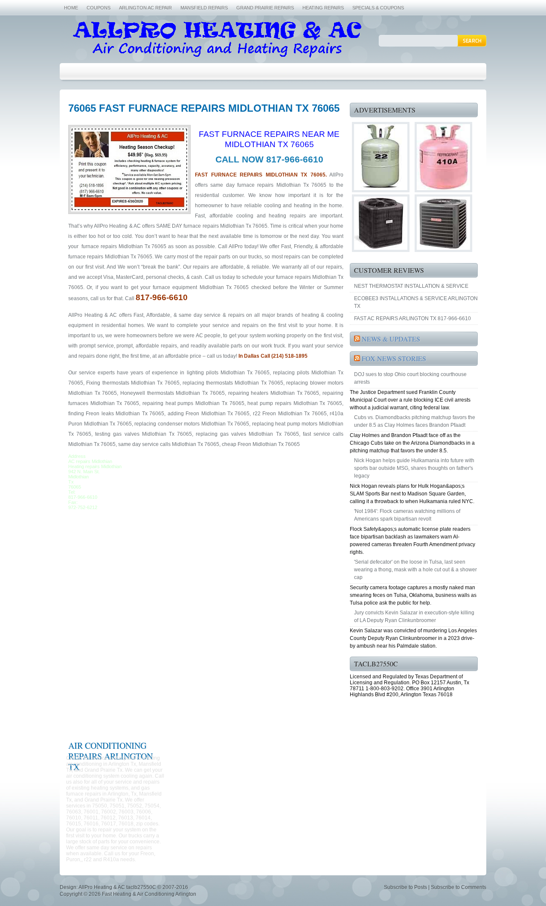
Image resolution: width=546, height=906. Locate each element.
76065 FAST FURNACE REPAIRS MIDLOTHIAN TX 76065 (204, 108)
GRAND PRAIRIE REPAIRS (265, 7)
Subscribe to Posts (405, 887)
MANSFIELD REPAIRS (204, 7)
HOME (71, 7)
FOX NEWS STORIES (394, 358)
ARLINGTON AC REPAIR (145, 7)
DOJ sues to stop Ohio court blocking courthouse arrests (410, 378)
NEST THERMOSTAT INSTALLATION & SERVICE (411, 286)
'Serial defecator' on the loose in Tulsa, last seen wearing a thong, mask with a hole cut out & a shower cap (415, 569)
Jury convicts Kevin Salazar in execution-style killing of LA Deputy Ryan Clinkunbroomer (414, 616)
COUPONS (98, 7)
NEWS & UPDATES (391, 338)
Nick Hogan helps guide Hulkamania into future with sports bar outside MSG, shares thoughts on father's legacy (414, 468)
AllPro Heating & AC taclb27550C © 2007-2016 (133, 887)
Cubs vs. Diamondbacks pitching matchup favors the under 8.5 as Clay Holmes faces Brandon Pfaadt (414, 421)
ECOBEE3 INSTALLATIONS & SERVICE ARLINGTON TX (416, 302)
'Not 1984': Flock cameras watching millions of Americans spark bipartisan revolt (407, 515)
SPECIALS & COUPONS (378, 7)
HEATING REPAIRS (323, 7)
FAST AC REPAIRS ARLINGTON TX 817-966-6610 (412, 318)
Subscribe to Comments (458, 887)
